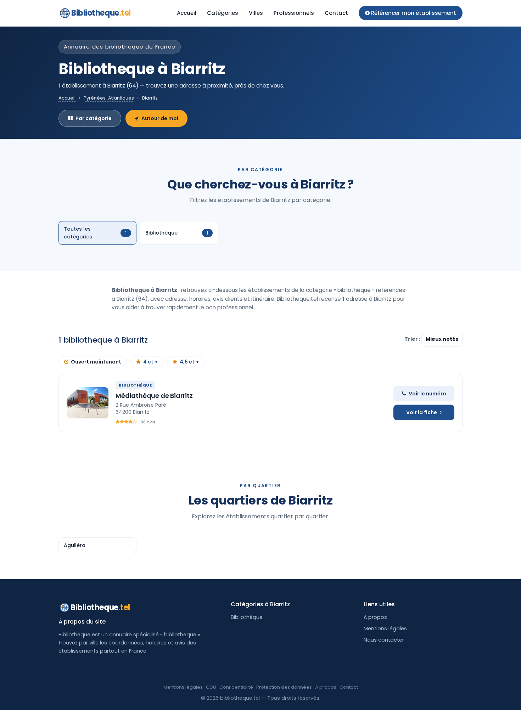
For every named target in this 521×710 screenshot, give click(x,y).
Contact (336, 13)
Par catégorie (93, 118)
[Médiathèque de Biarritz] (87, 402)
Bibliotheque (101, 12)
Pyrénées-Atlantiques (109, 98)
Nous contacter (384, 639)
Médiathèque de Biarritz (154, 395)
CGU (211, 687)
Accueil (186, 13)
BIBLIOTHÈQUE (135, 385)
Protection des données (284, 687)
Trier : (412, 339)
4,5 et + (189, 361)
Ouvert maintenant (96, 361)
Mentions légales (385, 628)
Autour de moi (159, 118)
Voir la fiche (421, 412)
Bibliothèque (247, 617)
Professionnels (294, 13)
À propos (375, 617)
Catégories (222, 13)
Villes (256, 13)
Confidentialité (236, 687)
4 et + (150, 361)
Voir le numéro (427, 393)
